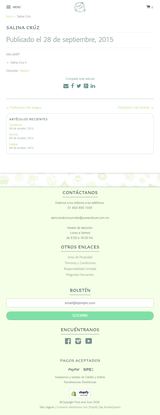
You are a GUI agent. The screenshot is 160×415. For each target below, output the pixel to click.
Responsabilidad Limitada (80, 269)
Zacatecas (15, 125)
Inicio (9, 16)
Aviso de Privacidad (80, 257)
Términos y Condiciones (80, 263)
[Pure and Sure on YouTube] (88, 342)
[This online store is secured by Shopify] (80, 397)
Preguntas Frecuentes (80, 274)
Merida (13, 134)
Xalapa (13, 144)
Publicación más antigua (25, 107)
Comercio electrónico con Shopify (77, 407)
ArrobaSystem (112, 407)
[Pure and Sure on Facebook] (68, 342)
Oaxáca (24, 70)
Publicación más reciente (134, 107)
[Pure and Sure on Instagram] (78, 342)
